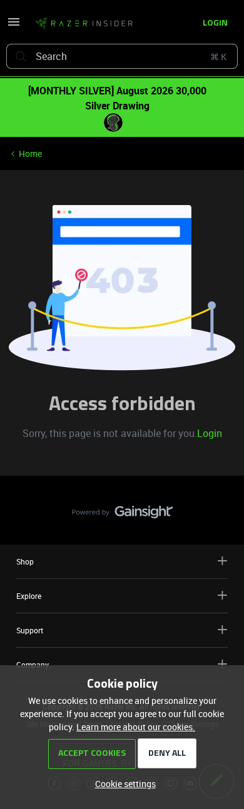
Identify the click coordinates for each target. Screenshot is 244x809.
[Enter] (20, 56)
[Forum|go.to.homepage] (83, 24)
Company (32, 665)
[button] (13, 26)
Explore (28, 596)
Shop (25, 561)
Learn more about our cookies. (135, 727)
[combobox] (122, 56)
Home (30, 153)
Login (209, 433)
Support (29, 630)
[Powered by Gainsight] (122, 515)
